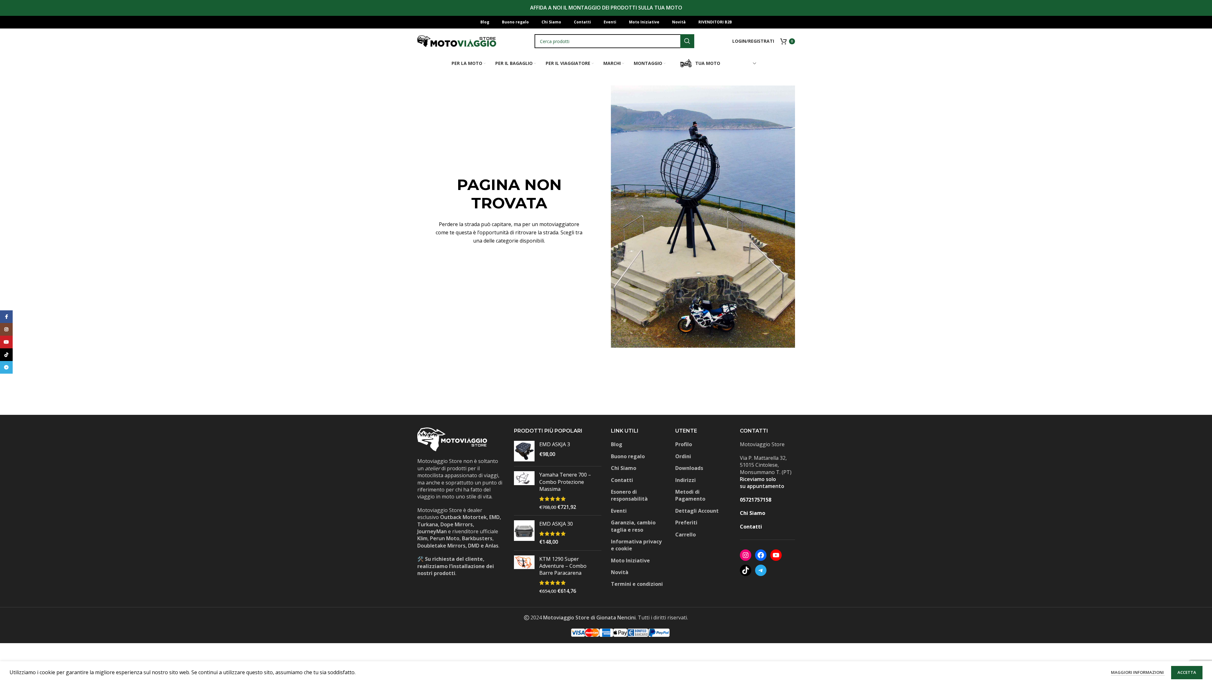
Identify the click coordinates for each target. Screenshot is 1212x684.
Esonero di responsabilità (629, 495)
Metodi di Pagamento (690, 495)
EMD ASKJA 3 (554, 444)
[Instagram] (745, 555)
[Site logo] (457, 40)
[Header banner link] (606, 8)
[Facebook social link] (6, 316)
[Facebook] (760, 555)
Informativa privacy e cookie (636, 545)
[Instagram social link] (6, 329)
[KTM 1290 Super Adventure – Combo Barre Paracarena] (524, 575)
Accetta (1186, 672)
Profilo (683, 444)
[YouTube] (776, 555)
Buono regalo (628, 456)
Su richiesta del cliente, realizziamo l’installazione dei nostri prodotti (455, 566)
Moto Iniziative (630, 560)
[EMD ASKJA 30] (524, 532)
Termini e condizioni (637, 583)
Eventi (619, 510)
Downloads (689, 468)
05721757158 (755, 499)
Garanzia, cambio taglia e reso (633, 526)
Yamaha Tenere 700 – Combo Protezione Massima (565, 481)
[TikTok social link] (6, 354)
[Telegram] (760, 570)
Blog (616, 444)
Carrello (685, 534)
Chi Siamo (623, 468)
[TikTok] (745, 570)
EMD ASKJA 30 (556, 523)
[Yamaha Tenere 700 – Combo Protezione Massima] (524, 490)
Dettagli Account (697, 510)
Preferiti (686, 522)
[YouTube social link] (6, 342)
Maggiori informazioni (1138, 672)
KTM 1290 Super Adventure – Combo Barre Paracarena (563, 566)
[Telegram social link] (6, 367)
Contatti (622, 480)
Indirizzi (685, 480)
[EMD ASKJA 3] (524, 451)
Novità (619, 572)
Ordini (683, 456)
